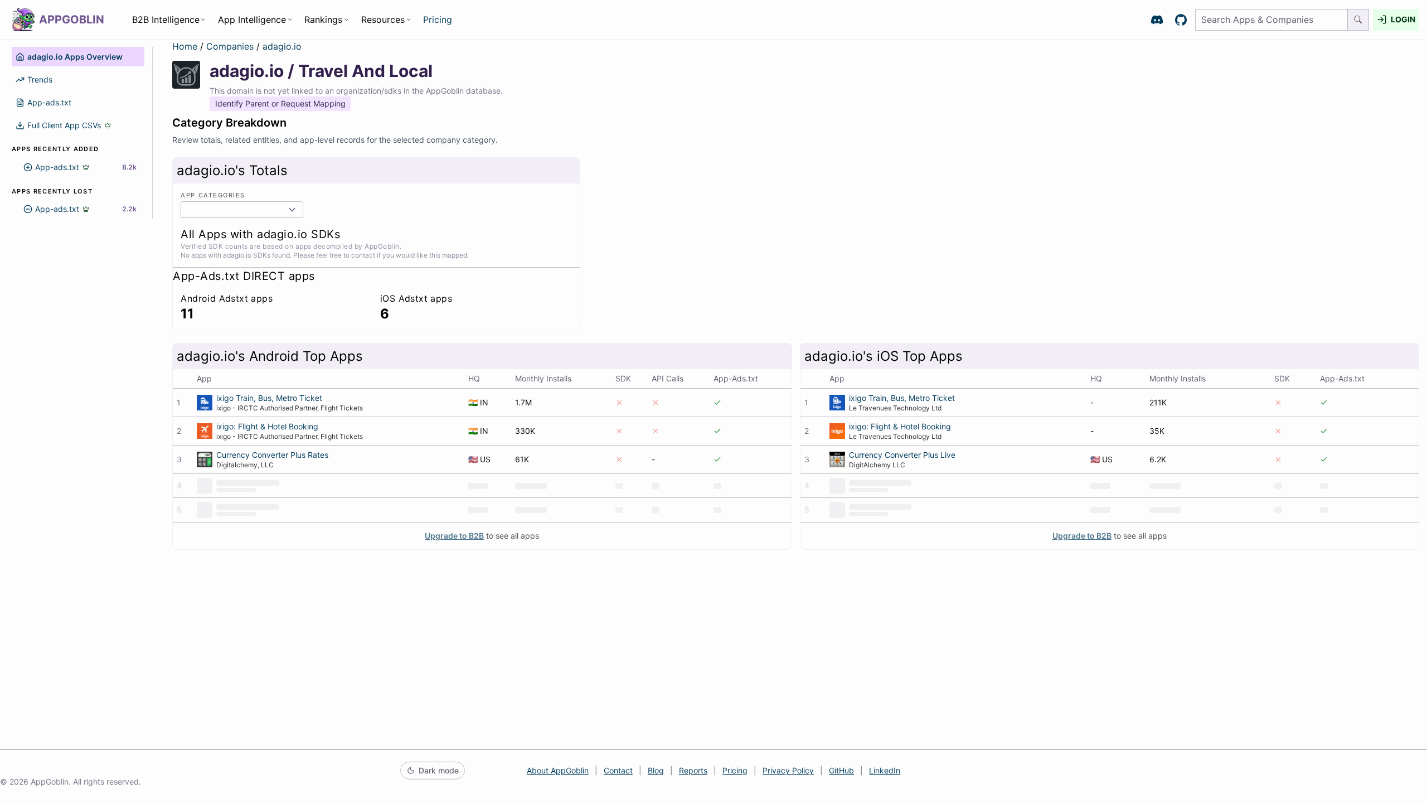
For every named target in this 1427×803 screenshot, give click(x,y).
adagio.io (282, 46)
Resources (383, 19)
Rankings (323, 19)
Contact (618, 770)
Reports (693, 770)
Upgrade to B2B (454, 535)
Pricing (437, 19)
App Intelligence (252, 19)
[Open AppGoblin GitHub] (1181, 20)
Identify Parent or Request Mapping (280, 103)
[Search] (1358, 20)
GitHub (841, 770)
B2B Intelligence (166, 19)
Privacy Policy (788, 770)
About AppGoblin (558, 770)
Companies (231, 46)
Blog (656, 770)
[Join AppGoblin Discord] (1157, 20)
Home (184, 46)
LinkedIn (884, 770)
